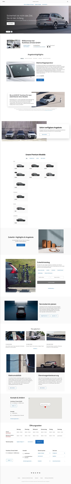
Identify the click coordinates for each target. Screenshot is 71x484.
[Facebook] (47, 47)
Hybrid (37, 158)
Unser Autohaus (26, 46)
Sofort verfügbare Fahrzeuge (29, 4)
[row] (20, 166)
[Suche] (68, 1)
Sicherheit (53, 270)
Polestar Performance (48, 273)
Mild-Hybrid (43, 158)
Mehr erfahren (44, 134)
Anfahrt (13, 405)
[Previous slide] (6, 31)
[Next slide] (9, 31)
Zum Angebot (40, 79)
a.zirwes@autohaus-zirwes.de (39, 46)
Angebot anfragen (38, 4)
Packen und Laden (41, 270)
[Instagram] (49, 47)
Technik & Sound (60, 270)
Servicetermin (44, 4)
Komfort (48, 270)
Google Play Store (44, 315)
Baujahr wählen (56, 277)
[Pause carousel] (11, 31)
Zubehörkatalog (51, 288)
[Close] (49, 404)
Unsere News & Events (56, 461)
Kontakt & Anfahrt (26, 45)
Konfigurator (55, 453)
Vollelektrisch (31, 158)
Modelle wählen (41, 277)
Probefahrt (39, 441)
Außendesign (40, 273)
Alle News (35, 348)
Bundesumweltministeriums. (48, 110)
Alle (26, 158)
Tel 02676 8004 (36, 45)
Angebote (54, 456)
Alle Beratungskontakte (14, 418)
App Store (54, 315)
